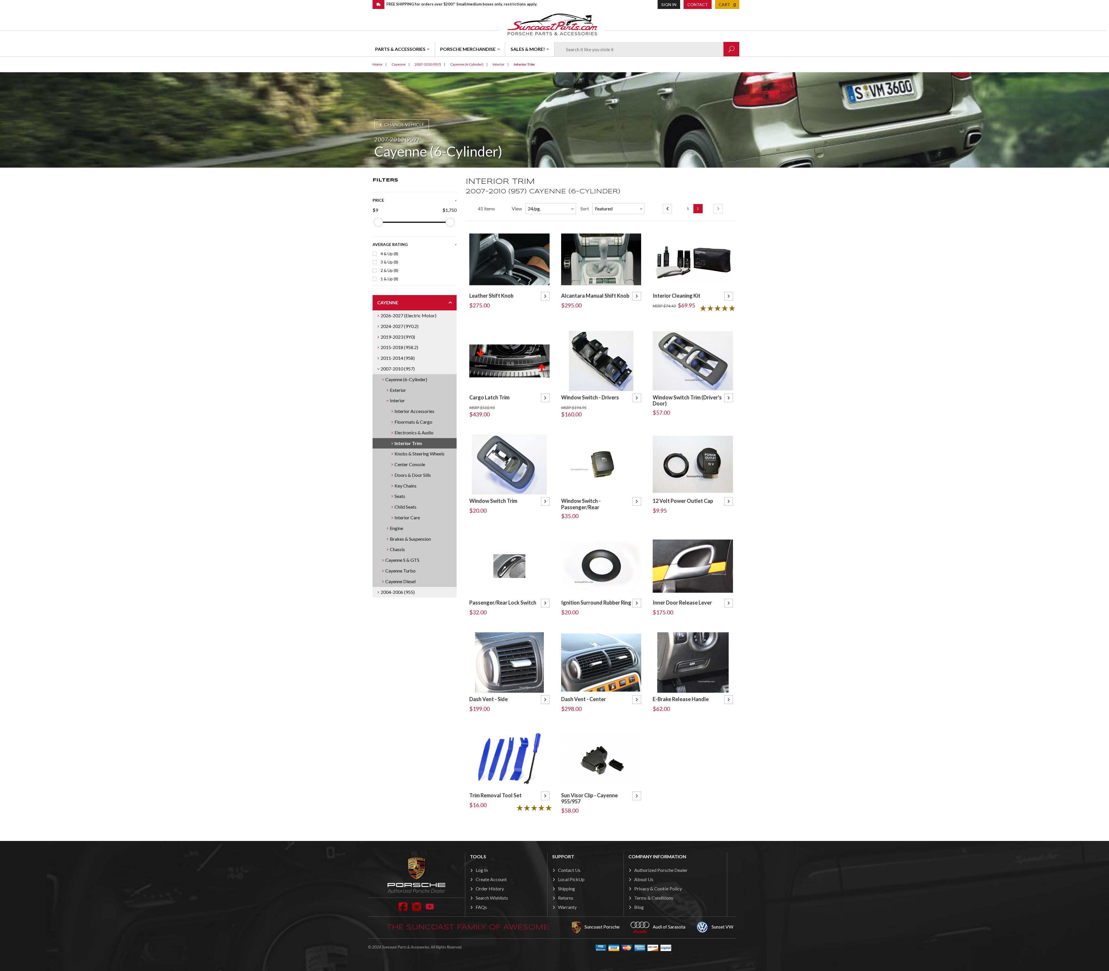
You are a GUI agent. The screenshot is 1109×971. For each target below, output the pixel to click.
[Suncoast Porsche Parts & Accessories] (552, 24)
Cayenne (387, 302)
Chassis (397, 549)
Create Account (491, 879)
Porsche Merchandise (468, 49)
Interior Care (407, 517)
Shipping (566, 888)
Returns (565, 897)
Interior (397, 400)
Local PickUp (571, 879)
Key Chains (405, 485)
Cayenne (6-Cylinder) (406, 379)
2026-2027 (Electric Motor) (408, 315)
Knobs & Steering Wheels (419, 453)
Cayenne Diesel (400, 581)
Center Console (410, 464)
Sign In (668, 4)
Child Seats (405, 506)
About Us (643, 879)
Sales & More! (528, 49)
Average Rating (390, 244)
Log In (482, 870)
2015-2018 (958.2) (399, 347)
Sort (584, 208)
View (517, 208)
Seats (400, 496)
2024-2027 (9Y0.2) (399, 326)
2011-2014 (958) (398, 358)
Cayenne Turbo (400, 570)
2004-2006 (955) (398, 592)
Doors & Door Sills (413, 475)
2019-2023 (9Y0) (398, 337)
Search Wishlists (492, 897)
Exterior (398, 390)
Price (378, 200)
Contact (697, 4)
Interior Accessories (414, 411)
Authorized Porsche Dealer (661, 870)
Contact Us (569, 870)
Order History (490, 888)
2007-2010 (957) (398, 368)
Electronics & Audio (414, 432)
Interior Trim (408, 443)
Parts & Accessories (400, 49)
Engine (396, 528)
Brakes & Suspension (410, 539)
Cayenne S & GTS (402, 560)
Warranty (567, 907)
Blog (639, 907)
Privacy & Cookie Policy (658, 888)
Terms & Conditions (653, 897)
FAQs (481, 907)
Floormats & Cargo (413, 422)
